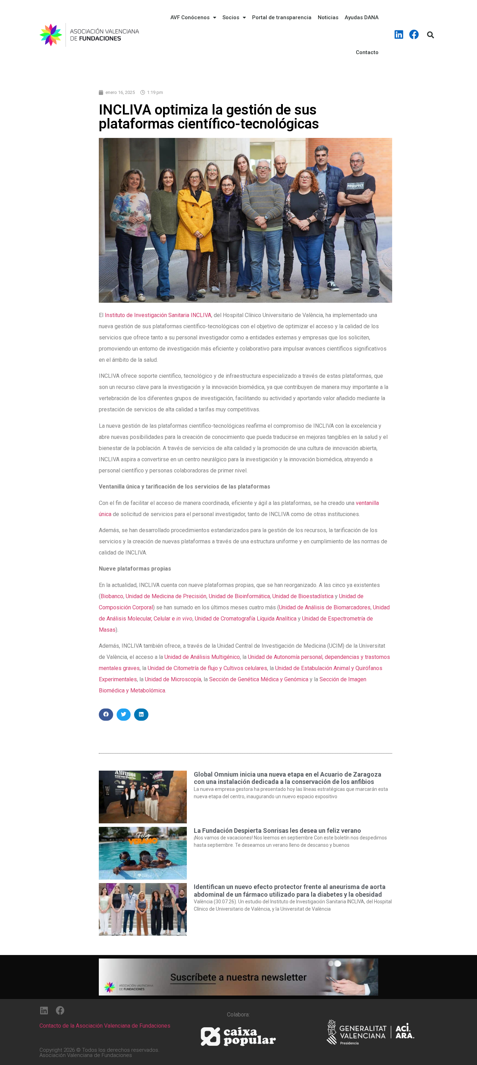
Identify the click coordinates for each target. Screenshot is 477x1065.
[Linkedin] (399, 34)
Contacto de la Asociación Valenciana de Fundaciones (104, 1025)
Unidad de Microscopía (173, 679)
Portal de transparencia (281, 17)
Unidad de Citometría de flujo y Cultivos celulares (207, 668)
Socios (230, 17)
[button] (106, 714)
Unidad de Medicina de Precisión (166, 596)
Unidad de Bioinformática (239, 596)
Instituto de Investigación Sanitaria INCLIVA (158, 315)
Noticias (328, 17)
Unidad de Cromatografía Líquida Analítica (245, 618)
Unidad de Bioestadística (302, 596)
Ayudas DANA (362, 17)
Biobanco (112, 596)
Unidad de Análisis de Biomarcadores (324, 607)
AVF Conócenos (190, 17)
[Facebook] (414, 34)
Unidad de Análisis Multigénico (202, 657)
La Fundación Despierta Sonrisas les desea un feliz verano (277, 830)
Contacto (367, 52)
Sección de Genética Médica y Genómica (258, 679)
